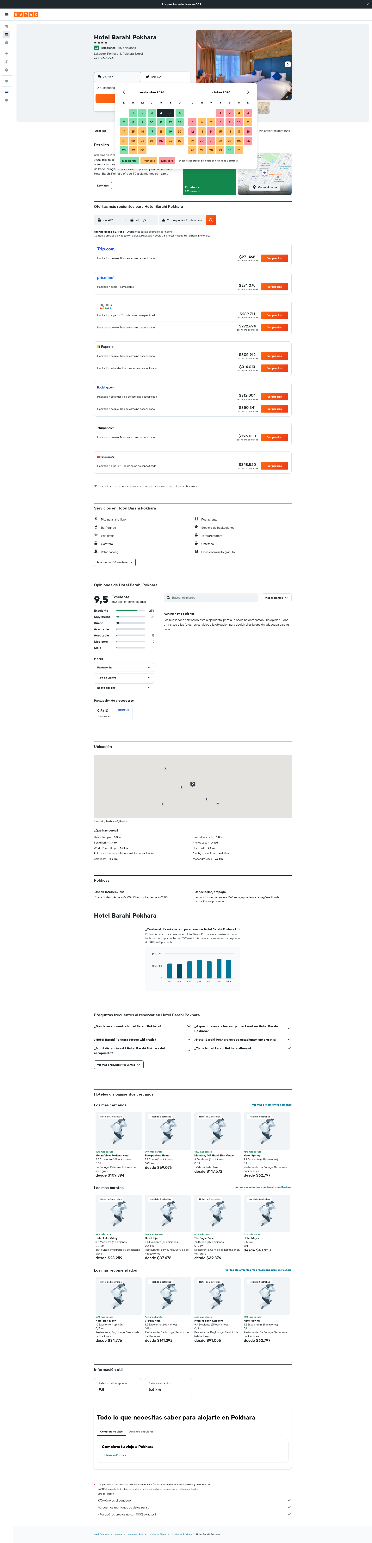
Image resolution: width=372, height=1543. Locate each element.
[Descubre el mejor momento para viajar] (7, 70)
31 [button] (239, 150)
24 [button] (151, 141)
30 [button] (142, 150)
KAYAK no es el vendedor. (115, 1500)
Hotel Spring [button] (252, 1155)
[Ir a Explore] (7, 54)
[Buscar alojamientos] (7, 34)
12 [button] (170, 122)
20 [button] (180, 131)
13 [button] (179, 122)
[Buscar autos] (7, 43)
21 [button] (123, 141)
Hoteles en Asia (135, 1534)
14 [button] (123, 131)
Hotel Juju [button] (151, 1238)
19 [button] (170, 131)
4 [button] (161, 113)
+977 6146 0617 (104, 58)
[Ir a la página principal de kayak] (26, 14)
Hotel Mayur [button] (251, 1238)
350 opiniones (126, 48)
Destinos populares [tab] (141, 1431)
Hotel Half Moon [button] (106, 1320)
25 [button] (161, 141)
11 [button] (161, 122)
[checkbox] (113, 713)
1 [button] (133, 113)
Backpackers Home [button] (157, 1155)
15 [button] (133, 131)
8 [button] (133, 122)
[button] (367, 4)
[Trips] (7, 81)
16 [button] (142, 131)
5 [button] (170, 113)
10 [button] (151, 122)
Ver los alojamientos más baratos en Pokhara (263, 1187)
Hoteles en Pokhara (114, 1455)
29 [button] (133, 150)
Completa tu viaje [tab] (111, 1431)
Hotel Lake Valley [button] (106, 1238)
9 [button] (142, 122)
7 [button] (124, 122)
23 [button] (142, 141)
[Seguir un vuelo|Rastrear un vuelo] (7, 62)
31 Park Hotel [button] (153, 1320)
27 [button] (179, 141)
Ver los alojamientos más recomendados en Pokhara (258, 1270)
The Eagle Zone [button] (204, 1238)
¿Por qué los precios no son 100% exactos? (127, 1514)
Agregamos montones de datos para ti (123, 1507)
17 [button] (151, 131)
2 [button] (142, 113)
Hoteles (118, 1534)
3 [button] (152, 113)
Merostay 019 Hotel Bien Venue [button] (214, 1155)
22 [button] (133, 141)
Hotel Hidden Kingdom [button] (208, 1320)
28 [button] (124, 150)
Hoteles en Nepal (157, 1534)
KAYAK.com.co (101, 1534)
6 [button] (180, 113)
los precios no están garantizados (181, 1489)
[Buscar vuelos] (7, 26)
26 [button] (170, 141)
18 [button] (161, 131)
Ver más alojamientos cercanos (272, 1104)
